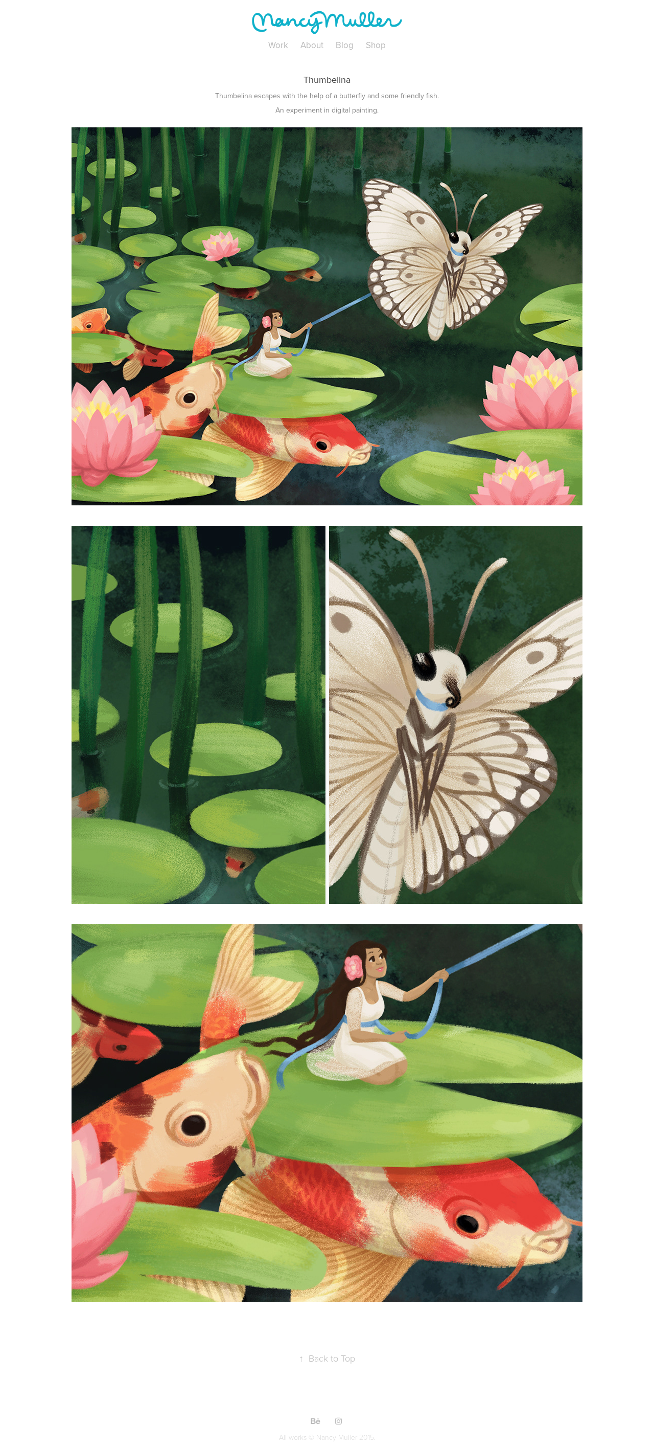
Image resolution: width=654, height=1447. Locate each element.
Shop (376, 45)
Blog (345, 45)
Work (278, 45)
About (311, 45)
